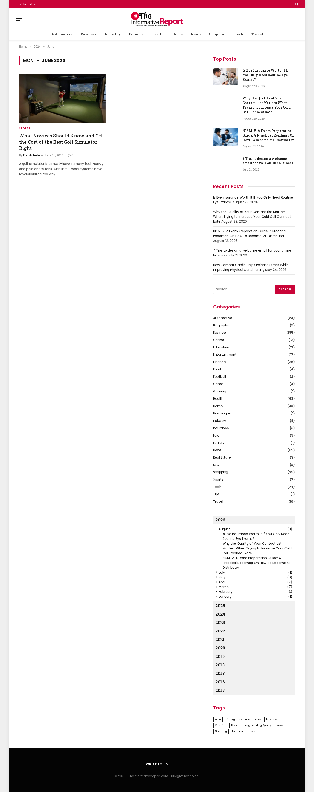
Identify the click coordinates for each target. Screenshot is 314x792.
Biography (221, 325)
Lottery (218, 442)
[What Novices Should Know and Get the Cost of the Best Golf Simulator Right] (62, 98)
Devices (235, 725)
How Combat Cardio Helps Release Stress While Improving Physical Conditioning (251, 267)
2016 (220, 682)
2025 (220, 605)
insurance (221, 428)
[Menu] (19, 19)
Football (219, 376)
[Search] (296, 4)
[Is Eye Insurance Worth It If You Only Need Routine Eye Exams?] (225, 76)
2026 (220, 520)
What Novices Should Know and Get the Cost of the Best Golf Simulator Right (61, 142)
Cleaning (220, 725)
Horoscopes (222, 413)
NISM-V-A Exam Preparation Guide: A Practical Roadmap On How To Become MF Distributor (268, 135)
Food (217, 369)
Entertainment (225, 354)
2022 (220, 631)
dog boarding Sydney (258, 725)
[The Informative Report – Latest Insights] (157, 18)
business (271, 719)
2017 (220, 673)
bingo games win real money (243, 719)
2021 (220, 639)
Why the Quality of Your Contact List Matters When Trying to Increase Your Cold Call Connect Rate (267, 105)
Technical (237, 731)
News (196, 34)
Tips (216, 494)
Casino (218, 340)
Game (218, 384)
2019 (220, 656)
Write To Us (27, 4)
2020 (220, 648)
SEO (216, 464)
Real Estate (222, 457)
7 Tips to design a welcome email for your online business (268, 160)
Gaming (219, 391)
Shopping (218, 34)
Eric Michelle (31, 155)
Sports (25, 128)
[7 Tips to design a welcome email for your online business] (225, 164)
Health (157, 34)
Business (88, 34)
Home (177, 34)
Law (216, 435)
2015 (220, 690)
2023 (220, 622)
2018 (220, 665)
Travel (257, 34)
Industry (112, 34)
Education (221, 347)
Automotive (61, 34)
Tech (239, 34)
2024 (220, 614)
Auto (218, 719)
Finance (136, 34)
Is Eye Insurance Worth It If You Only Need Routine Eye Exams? (265, 75)
